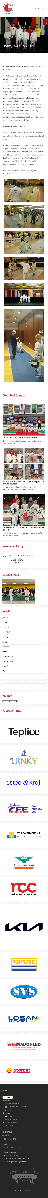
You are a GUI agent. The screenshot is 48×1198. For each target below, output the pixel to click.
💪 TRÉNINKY (7, 1113)
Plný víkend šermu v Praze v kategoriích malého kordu (23, 482)
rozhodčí (5, 647)
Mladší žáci (6, 632)
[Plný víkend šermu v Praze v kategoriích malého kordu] (24, 464)
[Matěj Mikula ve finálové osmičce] (24, 420)
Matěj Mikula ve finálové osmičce (20, 437)
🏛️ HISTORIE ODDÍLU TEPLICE (16, 1107)
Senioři (5, 652)
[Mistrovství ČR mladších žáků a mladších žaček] (24, 510)
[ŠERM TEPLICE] (8, 8)
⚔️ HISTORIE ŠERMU (13, 1104)
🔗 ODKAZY (9, 1110)
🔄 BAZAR (8, 1116)
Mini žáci (6, 627)
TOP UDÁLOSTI (8, 661)
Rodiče (5, 642)
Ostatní (5, 637)
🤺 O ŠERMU (6, 1100)
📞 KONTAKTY (7, 1126)
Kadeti (4, 623)
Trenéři (5, 666)
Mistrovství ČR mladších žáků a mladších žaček (24, 528)
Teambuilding (7, 656)
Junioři (5, 618)
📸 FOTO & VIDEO (11, 1119)
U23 (3, 671)
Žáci (4, 676)
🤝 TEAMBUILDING (9, 1123)
